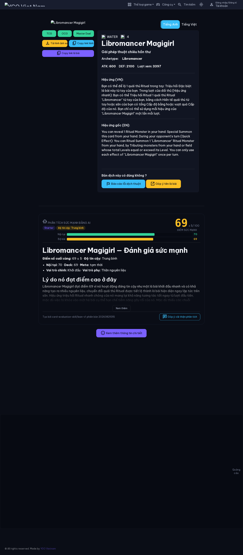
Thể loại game (142, 4)
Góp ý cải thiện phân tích (180, 316)
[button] (185, 4)
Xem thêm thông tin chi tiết (121, 333)
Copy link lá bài (68, 53)
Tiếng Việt (189, 24)
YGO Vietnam (48, 548)
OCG (65, 33)
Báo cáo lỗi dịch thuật (123, 183)
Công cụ (167, 4)
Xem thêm (121, 308)
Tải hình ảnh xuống (56, 43)
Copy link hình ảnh (83, 43)
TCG (49, 33)
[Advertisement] (18, 69)
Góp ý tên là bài (163, 183)
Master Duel (84, 33)
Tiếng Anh (170, 24)
